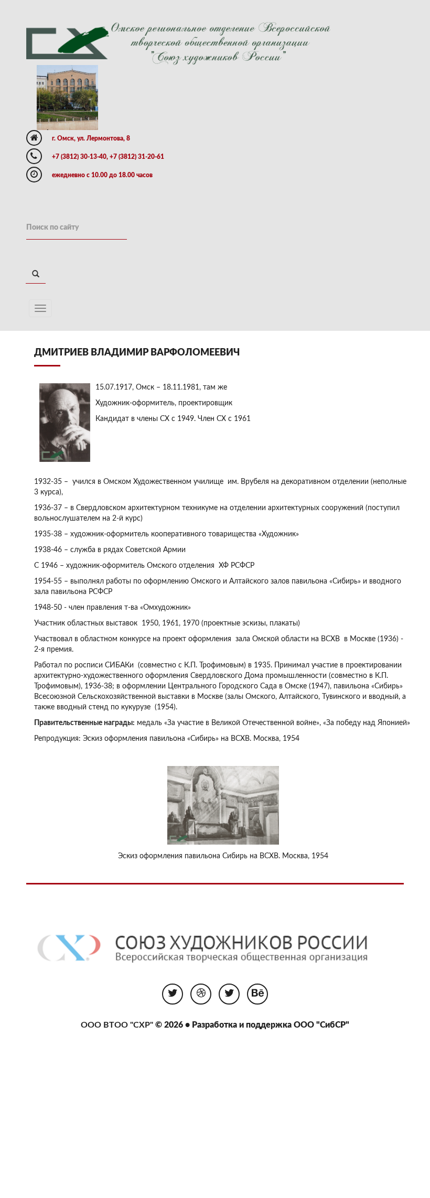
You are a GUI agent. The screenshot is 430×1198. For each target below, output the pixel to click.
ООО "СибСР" (321, 1025)
